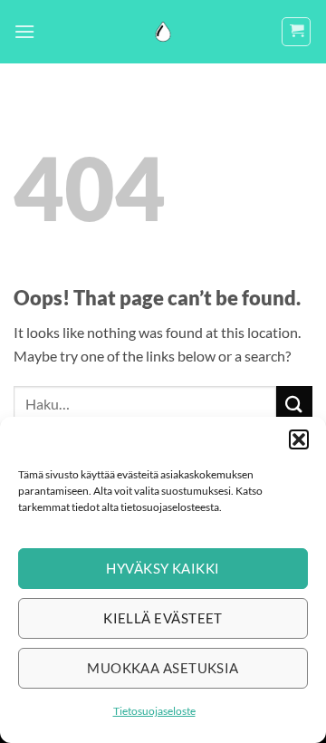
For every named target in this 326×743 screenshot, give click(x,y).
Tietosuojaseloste (154, 711)
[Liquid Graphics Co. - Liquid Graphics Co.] (163, 32)
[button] (299, 439)
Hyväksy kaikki (162, 568)
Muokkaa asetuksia (163, 668)
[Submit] (294, 403)
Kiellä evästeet (163, 618)
